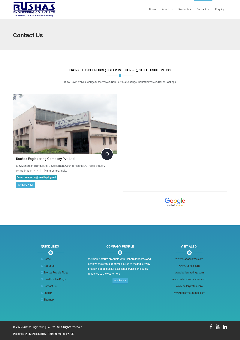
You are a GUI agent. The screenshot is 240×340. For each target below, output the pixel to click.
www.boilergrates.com (189, 286)
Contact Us (203, 9)
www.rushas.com (189, 265)
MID (31, 333)
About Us (167, 9)
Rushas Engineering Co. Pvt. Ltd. (41, 327)
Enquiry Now (25, 184)
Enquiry (219, 9)
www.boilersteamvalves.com (189, 279)
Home (152, 9)
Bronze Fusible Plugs (56, 272)
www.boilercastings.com (189, 272)
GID (72, 333)
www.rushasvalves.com (189, 258)
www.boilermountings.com (189, 292)
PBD (50, 333)
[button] (185, 9)
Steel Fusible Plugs (55, 279)
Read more (120, 280)
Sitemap (49, 299)
